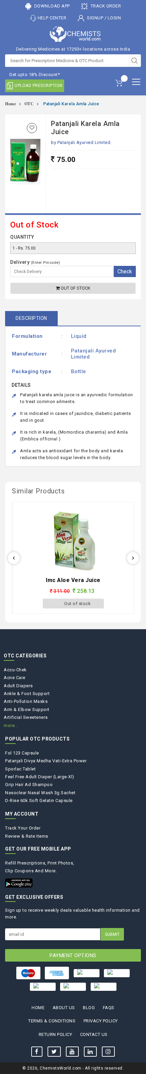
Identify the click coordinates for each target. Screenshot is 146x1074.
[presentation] (14, 558)
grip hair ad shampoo (29, 784)
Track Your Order (22, 828)
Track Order (105, 5)
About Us (64, 1007)
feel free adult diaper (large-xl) (39, 776)
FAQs (108, 1007)
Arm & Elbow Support (27, 709)
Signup (95, 17)
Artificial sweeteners (26, 717)
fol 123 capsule (22, 753)
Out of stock (75, 288)
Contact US (94, 1034)
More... (11, 725)
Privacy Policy (101, 1020)
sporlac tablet (20, 768)
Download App (51, 5)
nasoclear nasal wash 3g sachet (40, 792)
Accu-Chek (15, 669)
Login (114, 17)
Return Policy (55, 1034)
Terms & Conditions (51, 1020)
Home (10, 104)
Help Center (52, 17)
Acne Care (14, 677)
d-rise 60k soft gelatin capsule (39, 800)
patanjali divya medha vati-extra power (46, 760)
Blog (89, 1007)
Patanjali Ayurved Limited (84, 142)
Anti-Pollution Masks (26, 701)
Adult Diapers (18, 685)
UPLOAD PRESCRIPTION (38, 85)
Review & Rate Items (26, 836)
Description (31, 318)
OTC (29, 104)
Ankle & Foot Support (27, 693)
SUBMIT (112, 934)
